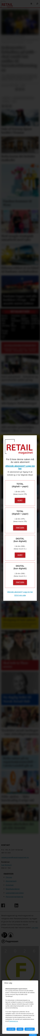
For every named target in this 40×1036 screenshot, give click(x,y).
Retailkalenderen (13, 889)
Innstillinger (33, 1034)
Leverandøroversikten (15, 893)
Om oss (9, 877)
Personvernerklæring (14, 896)
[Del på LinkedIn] (19, 89)
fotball (6, 101)
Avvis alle (11, 1029)
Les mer (35, 927)
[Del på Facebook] (16, 89)
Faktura (20, 528)
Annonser (10, 885)
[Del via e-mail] (23, 89)
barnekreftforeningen (23, 98)
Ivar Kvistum (6, 865)
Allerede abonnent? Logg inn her (20, 592)
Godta (20, 1029)
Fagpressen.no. (13, 1021)
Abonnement (11, 881)
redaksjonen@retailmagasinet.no (15, 857)
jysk (14, 101)
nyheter (6, 98)
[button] (2, 312)
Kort (20, 500)
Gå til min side (20, 595)
